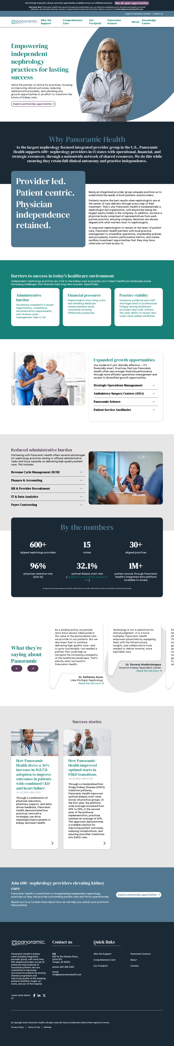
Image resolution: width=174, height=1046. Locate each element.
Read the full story (89, 683)
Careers (134, 965)
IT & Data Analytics (24, 497)
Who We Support (46, 22)
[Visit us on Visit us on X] (44, 995)
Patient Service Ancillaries (112, 410)
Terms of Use (34, 1027)
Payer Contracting (24, 505)
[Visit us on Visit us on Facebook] (34, 995)
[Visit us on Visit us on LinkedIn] (39, 995)
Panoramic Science (114, 22)
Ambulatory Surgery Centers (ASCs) (119, 393)
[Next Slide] (32, 668)
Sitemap (47, 1027)
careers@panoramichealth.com (129, 9)
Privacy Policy (17, 1027)
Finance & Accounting (26, 480)
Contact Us (158, 14)
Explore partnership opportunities (32, 104)
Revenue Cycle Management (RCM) (35, 472)
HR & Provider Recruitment (30, 488)
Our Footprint (95, 22)
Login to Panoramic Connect (138, 14)
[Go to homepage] (24, 21)
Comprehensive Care (72, 22)
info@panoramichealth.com (66, 974)
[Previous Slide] (16, 668)
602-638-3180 (67, 967)
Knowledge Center (149, 22)
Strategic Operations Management (118, 385)
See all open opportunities (131, 3)
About (135, 21)
